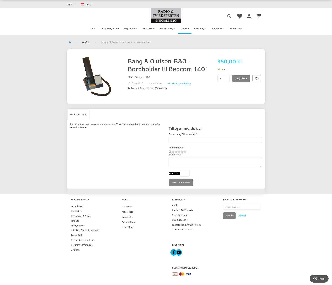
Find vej (75, 220)
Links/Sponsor (78, 225)
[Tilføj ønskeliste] (256, 78)
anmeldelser (155, 83)
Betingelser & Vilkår (81, 215)
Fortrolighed (77, 206)
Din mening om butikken (83, 239)
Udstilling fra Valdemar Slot (85, 230)
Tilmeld (229, 215)
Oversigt (75, 249)
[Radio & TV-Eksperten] (166, 15)
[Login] (249, 15)
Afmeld (242, 215)
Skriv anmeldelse (181, 83)
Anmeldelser (78, 114)
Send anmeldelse (181, 182)
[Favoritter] (239, 15)
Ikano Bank (76, 235)
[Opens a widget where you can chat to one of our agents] (319, 279)
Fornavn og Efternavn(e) (182, 134)
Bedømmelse (176, 147)
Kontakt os (76, 210)
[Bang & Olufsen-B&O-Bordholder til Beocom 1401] (97, 76)
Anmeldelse (175, 154)
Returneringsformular (81, 244)
